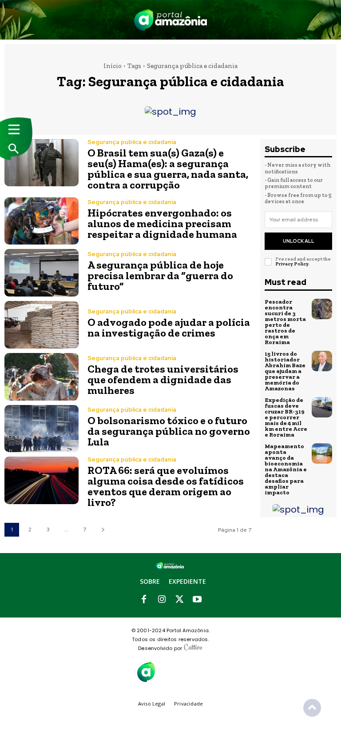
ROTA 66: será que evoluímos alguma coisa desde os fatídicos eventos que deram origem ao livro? (165, 486)
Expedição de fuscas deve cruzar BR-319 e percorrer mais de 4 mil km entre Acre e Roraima (286, 417)
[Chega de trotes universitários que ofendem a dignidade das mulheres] (41, 377)
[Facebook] (144, 599)
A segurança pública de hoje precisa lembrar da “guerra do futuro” (160, 275)
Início (112, 66)
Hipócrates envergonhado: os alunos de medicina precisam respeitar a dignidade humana (162, 223)
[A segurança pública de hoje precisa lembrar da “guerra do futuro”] (41, 273)
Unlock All (298, 241)
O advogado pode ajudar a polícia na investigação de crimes (168, 327)
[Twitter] (179, 599)
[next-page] (102, 530)
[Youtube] (197, 599)
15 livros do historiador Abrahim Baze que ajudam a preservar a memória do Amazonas (285, 371)
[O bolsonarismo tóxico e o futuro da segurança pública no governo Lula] (41, 429)
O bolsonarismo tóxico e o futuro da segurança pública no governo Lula (168, 431)
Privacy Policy (291, 264)
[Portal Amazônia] (170, 20)
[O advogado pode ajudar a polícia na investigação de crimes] (41, 325)
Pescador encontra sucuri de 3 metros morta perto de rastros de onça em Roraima (285, 321)
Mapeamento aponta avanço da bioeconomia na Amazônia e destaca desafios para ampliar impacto (286, 469)
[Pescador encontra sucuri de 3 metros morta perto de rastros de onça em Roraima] (322, 309)
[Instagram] (161, 599)
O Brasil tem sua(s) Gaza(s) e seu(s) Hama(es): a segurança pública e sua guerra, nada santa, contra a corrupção (167, 168)
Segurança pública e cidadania (131, 142)
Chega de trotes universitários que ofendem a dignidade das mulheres (162, 379)
